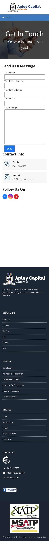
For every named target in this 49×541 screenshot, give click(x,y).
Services (6, 325)
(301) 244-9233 (13, 468)
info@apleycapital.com (16, 473)
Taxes (5, 416)
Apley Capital (12, 537)
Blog (4, 348)
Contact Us (7, 439)
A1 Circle (43, 537)
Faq (4, 337)
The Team (6, 331)
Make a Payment (9, 433)
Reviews (6, 342)
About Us (6, 319)
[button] (7, 17)
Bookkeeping (8, 422)
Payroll (5, 428)
